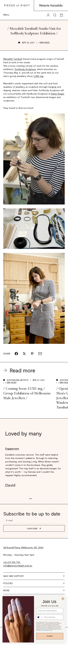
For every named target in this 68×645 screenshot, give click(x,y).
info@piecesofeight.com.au (17, 565)
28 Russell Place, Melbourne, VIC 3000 (23, 547)
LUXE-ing (38, 76)
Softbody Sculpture (25, 69)
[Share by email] (40, 354)
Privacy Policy (44, 630)
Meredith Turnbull (12, 58)
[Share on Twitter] (24, 354)
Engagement (12, 448)
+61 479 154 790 (12, 562)
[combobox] (39, 617)
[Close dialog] (62, 598)
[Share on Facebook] (16, 354)
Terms (50, 630)
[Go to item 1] (30, 498)
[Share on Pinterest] (32, 354)
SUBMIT (50, 636)
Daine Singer (57, 93)
